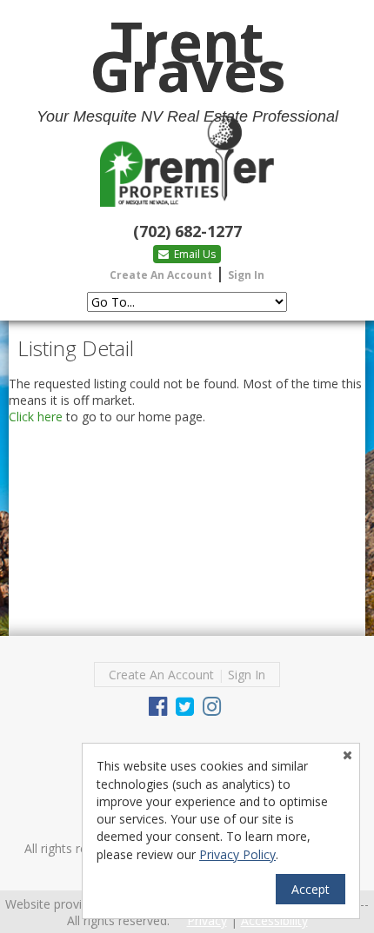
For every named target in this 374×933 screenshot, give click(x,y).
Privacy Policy (237, 854)
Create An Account (161, 275)
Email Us (193, 254)
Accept (310, 889)
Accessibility (274, 920)
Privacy (207, 920)
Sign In (246, 275)
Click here (36, 416)
